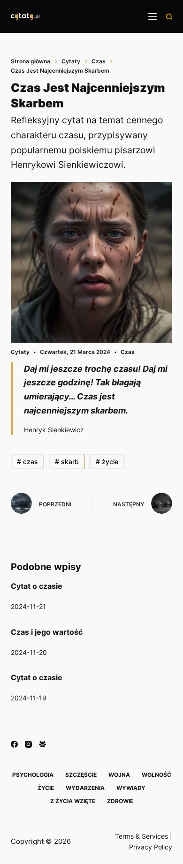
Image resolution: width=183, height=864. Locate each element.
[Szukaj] (169, 17)
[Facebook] (14, 744)
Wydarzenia (85, 787)
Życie (46, 787)
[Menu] (152, 16)
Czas (128, 351)
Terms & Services (141, 836)
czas (27, 462)
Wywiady (130, 787)
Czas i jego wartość (47, 632)
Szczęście (81, 774)
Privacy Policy (150, 847)
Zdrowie (120, 800)
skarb (67, 462)
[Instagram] (28, 744)
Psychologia (32, 774)
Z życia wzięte (72, 800)
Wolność (156, 774)
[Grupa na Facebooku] (42, 744)
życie (107, 462)
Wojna (119, 774)
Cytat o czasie (36, 586)
